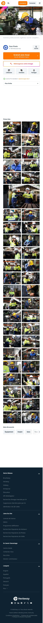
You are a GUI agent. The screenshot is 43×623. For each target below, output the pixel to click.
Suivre (36, 48)
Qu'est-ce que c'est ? (24, 79)
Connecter (32, 3)
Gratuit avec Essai (22, 56)
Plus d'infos (8, 82)
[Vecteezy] (3, 3)
